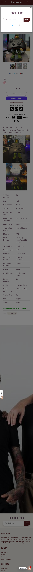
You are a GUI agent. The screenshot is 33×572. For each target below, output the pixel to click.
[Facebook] (15, 25)
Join (26, 19)
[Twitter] (12, 25)
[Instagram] (19, 25)
